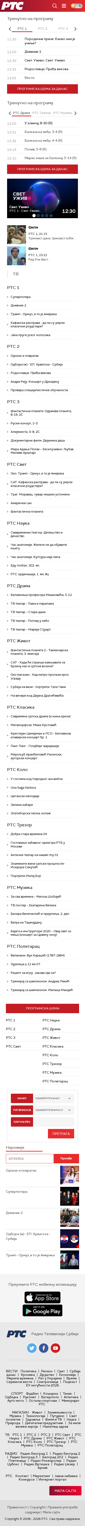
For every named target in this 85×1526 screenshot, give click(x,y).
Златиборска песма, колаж (31, 813)
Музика (15, 1416)
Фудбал (32, 1393)
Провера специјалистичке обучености (39, 390)
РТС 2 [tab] (42, 29)
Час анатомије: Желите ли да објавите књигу (39, 546)
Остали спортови (43, 1400)
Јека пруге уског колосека (30, 335)
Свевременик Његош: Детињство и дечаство (37, 534)
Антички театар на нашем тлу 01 (34, 855)
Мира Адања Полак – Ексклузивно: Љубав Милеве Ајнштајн (42, 451)
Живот (37, 1412)
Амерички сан (21, 503)
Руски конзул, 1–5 (24, 423)
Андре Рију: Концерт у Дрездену (35, 382)
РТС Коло (17, 769)
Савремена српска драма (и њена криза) (41, 716)
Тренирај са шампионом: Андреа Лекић (40, 981)
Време (71, 1378)
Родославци (19, 207)
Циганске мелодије (25, 796)
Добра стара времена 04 (29, 834)
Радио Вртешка (36, 1464)
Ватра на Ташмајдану (26, 922)
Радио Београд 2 (66, 1453)
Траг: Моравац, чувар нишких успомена (40, 494)
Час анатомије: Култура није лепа (35, 557)
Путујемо (57, 1416)
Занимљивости (59, 1412)
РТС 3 (13, 402)
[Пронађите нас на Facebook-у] (43, 1348)
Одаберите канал (47, 1098)
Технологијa (35, 1416)
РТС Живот (18, 641)
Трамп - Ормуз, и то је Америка (34, 314)
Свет (61, 1371)
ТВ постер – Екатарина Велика (33, 905)
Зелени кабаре (22, 805)
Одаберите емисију (49, 1110)
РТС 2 (13, 346)
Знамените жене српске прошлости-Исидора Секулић (38, 865)
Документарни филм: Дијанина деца (38, 440)
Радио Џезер (64, 1464)
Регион (46, 1371)
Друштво (47, 1375)
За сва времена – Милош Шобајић (36, 897)
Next (75, 29)
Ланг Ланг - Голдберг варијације (35, 746)
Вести (11, 1371)
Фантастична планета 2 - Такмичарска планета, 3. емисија (39, 652)
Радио (11, 1453)
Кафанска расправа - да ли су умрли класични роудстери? (38, 325)
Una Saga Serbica (23, 788)
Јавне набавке (66, 1476)
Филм (33, 227)
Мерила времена (20, 1378)
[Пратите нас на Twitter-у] (32, 1348)
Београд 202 (52, 1457)
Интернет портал (52, 1479)
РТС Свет (17, 464)
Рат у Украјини (50, 1378)
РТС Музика (19, 887)
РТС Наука (18, 523)
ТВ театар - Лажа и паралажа (32, 604)
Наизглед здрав (55, 1426)
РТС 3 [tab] (63, 29)
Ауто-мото (15, 1400)
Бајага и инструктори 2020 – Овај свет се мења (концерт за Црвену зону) (41, 933)
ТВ (7, 1435)
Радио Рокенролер (46, 1460)
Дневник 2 (18, 305)
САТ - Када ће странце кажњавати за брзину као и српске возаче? (38, 664)
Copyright (37, 1507)
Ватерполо (50, 1397)
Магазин (20, 1412)
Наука (71, 1419)
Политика (28, 1371)
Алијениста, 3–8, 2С (25, 432)
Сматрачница (47, 1382)
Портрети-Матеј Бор (26, 876)
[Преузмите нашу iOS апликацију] (42, 1297)
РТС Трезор (19, 825)
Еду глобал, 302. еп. (25, 565)
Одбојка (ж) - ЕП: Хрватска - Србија (37, 364)
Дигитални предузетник (44, 1423)
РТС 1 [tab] (22, 29)
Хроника (28, 1375)
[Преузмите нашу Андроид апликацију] (42, 1310)
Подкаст (70, 1382)
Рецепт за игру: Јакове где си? (33, 973)
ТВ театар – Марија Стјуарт (31, 629)
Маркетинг (41, 1476)
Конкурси (26, 1479)
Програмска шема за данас (42, 89)
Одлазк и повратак (25, 356)
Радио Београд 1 (34, 1453)
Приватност (17, 1507)
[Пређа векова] (42, 198)
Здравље (32, 1419)
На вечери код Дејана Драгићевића (37, 696)
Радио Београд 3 (24, 1457)
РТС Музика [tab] (62, 113)
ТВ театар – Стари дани (28, 612)
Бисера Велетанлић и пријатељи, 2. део (40, 914)
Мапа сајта (65, 1491)
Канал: (21, 1098)
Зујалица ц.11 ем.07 (25, 964)
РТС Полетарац (23, 946)
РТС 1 (13, 287)
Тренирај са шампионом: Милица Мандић (42, 990)
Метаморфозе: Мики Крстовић (33, 725)
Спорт (17, 1393)
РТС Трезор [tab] (41, 113)
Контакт (22, 1476)
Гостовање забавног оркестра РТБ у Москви (38, 844)
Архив (42, 1468)
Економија (67, 1375)
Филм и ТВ (53, 1419)
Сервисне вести (19, 1382)
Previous (10, 29)
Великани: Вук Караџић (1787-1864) (38, 955)
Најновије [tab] (15, 1147)
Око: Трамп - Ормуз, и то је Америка (37, 473)
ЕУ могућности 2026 (42, 1385)
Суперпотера (20, 297)
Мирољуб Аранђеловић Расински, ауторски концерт (36, 756)
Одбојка (11, 1397)
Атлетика (71, 1397)
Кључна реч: (22, 1121)
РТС (9, 1476)
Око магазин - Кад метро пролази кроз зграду (40, 676)
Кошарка (50, 1393)
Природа (12, 1423)
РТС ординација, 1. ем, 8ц (30, 574)
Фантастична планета (27, 512)
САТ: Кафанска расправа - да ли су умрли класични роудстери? (41, 484)
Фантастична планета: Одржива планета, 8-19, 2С (41, 413)
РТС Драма (18, 586)
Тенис (67, 1393)
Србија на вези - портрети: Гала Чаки (38, 687)
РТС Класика (20, 707)
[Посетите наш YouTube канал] (55, 1348)
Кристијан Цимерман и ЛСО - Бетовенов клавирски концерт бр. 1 (41, 735)
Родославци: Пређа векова (31, 373)
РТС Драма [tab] (21, 113)
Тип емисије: (22, 1110)
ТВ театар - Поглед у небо (30, 621)
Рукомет (29, 1397)
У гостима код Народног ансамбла (37, 779)
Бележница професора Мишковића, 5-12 (41, 595)
